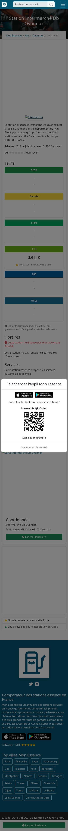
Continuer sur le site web (34, 447)
